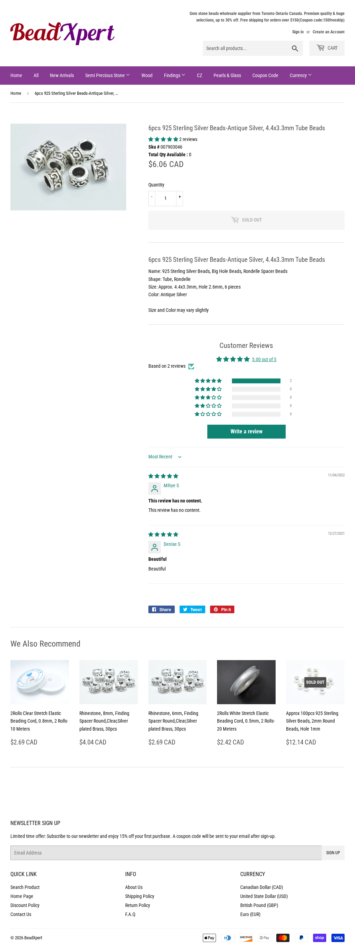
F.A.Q (130, 914)
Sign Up (333, 852)
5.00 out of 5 (264, 359)
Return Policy (137, 905)
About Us (133, 887)
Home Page (21, 896)
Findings (172, 75)
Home (16, 75)
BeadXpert (33, 937)
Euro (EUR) (250, 914)
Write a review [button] (246, 431)
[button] (163, 139)
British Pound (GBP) (259, 905)
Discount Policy (25, 905)
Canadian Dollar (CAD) (261, 887)
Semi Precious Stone (105, 75)
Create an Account (329, 32)
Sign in (298, 32)
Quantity (156, 185)
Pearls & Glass (227, 75)
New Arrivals (62, 75)
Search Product (25, 887)
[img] (163, 476)
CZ (199, 75)
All (36, 75)
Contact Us (20, 914)
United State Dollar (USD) (264, 896)
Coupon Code (265, 75)
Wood (147, 75)
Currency (299, 75)
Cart (332, 48)
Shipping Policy (139, 896)
